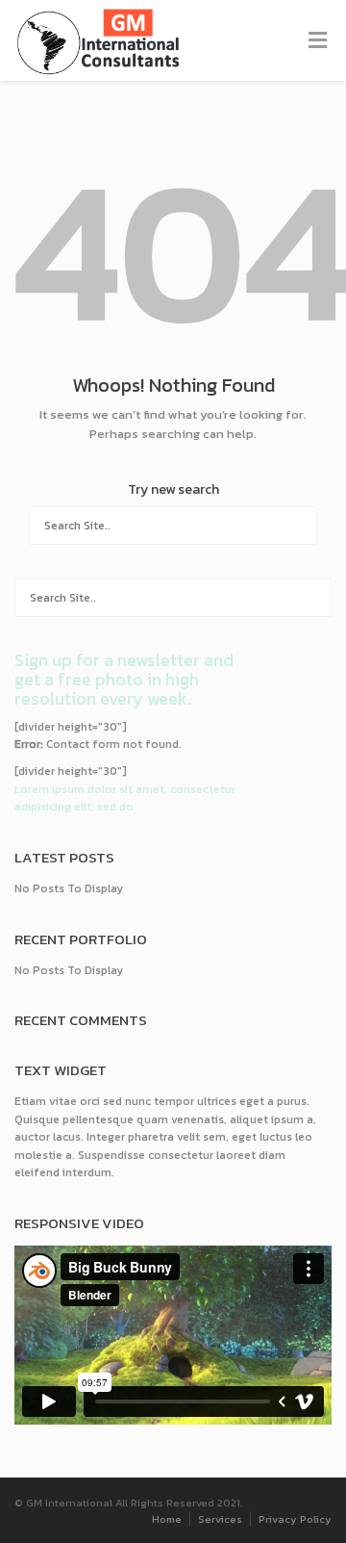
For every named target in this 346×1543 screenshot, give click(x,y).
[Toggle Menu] (318, 41)
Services (220, 1519)
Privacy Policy (295, 1519)
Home (167, 1519)
